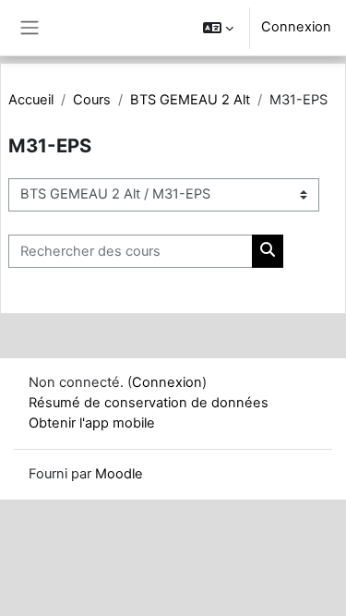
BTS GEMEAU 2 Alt (190, 99)
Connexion (296, 26)
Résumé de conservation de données (148, 402)
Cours (92, 99)
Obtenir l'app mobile (92, 423)
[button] (218, 27)
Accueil (31, 99)
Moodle (119, 473)
